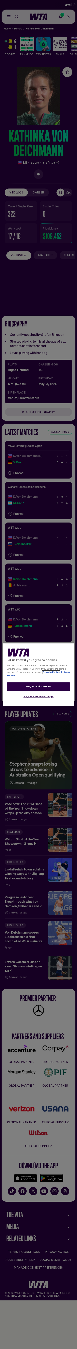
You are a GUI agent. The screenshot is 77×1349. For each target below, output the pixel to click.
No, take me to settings (38, 696)
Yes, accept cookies (38, 686)
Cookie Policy (51, 672)
